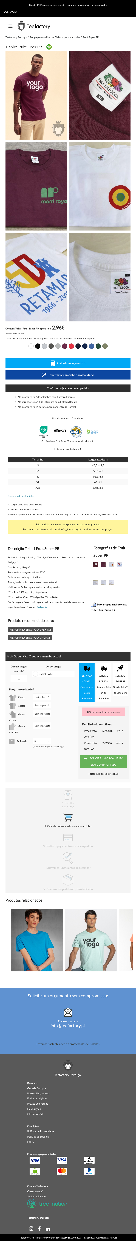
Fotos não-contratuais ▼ (68, 448)
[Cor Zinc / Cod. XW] (58, 346)
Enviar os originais (37, 1098)
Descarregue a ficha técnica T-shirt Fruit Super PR (109, 607)
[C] (31, 1228)
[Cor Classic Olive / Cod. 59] (105, 346)
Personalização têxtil (38, 1093)
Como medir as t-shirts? (21, 495)
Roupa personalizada (41, 37)
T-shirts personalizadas (67, 37)
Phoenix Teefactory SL (58, 1237)
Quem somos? (35, 1191)
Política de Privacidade (40, 1131)
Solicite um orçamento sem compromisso (106, 761)
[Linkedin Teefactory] (48, 1228)
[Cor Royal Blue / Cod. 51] (91, 346)
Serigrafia (42, 607)
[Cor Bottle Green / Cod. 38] (98, 346)
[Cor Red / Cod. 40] (71, 346)
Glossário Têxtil (35, 1113)
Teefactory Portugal (16, 37)
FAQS (30, 1142)
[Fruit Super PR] (36, 95)
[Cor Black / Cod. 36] (37, 346)
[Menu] (10, 25)
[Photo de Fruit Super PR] (100, 95)
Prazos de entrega (37, 1103)
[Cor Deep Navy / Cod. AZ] (78, 346)
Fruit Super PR (91, 37)
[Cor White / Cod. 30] (31, 346)
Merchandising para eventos (31, 629)
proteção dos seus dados (85, 1043)
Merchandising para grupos (30, 637)
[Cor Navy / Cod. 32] (84, 346)
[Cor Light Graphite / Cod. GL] (51, 346)
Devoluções (34, 1108)
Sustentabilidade (36, 1196)
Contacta (10, 11)
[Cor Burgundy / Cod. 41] (64, 346)
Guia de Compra (36, 1088)
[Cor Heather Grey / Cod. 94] (44, 346)
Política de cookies (38, 1136)
